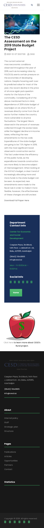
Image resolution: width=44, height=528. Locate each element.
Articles (8, 456)
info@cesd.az (10, 393)
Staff (6, 422)
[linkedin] (19, 282)
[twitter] (27, 282)
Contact (8, 469)
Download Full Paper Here (16, 200)
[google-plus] (15, 282)
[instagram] (31, 282)
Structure (8, 431)
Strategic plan (11, 426)
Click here (8, 342)
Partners (8, 465)
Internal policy (11, 418)
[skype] (23, 282)
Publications (10, 452)
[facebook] (10, 282)
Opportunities (11, 460)
